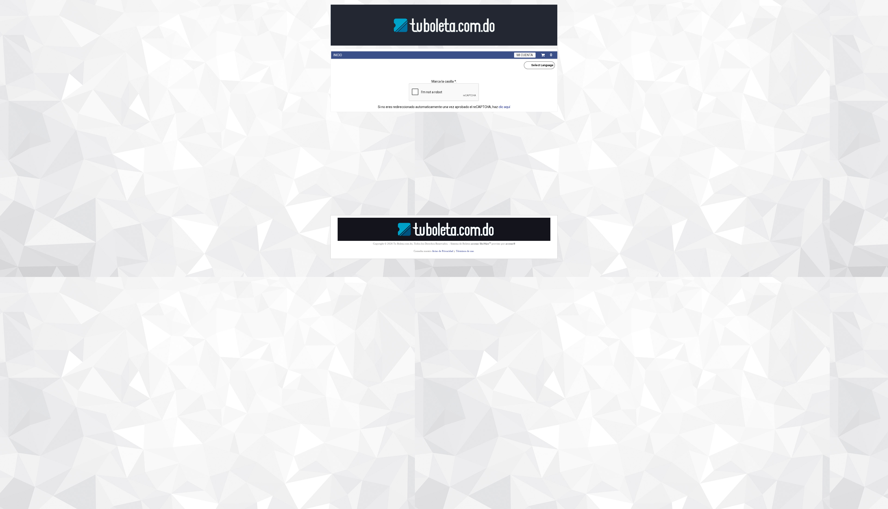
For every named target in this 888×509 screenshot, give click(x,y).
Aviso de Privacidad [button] (442, 251)
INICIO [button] (337, 55)
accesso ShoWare (481, 243)
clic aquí (504, 107)
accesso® (510, 243)
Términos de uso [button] (465, 251)
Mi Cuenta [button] (525, 55)
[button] (546, 54)
